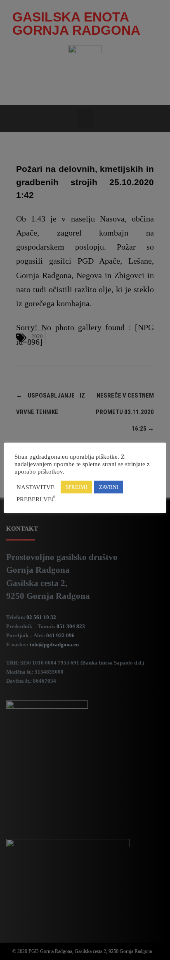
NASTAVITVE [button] (35, 487)
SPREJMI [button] (76, 487)
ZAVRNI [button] (108, 487)
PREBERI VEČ (36, 499)
